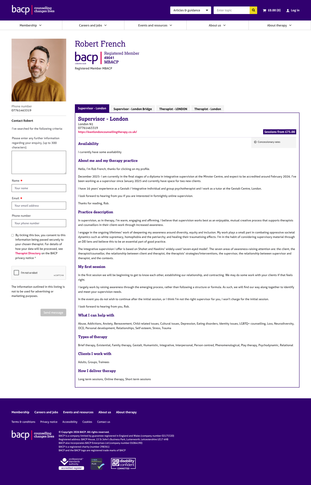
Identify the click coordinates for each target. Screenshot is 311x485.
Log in (295, 10)
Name (15, 180)
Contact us (103, 421)
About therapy (277, 25)
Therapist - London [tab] (207, 109)
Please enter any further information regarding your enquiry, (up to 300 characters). (35, 142)
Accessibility (69, 421)
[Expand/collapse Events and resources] (171, 25)
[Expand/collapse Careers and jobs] (105, 25)
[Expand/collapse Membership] (40, 25)
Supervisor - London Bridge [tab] (133, 109)
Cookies (87, 421)
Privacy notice (48, 421)
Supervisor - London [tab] (92, 108)
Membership (28, 25)
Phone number (21, 215)
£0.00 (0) (274, 10)
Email (15, 198)
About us (215, 25)
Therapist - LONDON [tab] (173, 109)
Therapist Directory (28, 253)
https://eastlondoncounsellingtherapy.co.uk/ (107, 132)
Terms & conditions (23, 421)
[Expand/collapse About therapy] (290, 25)
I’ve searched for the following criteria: (37, 128)
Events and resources (152, 25)
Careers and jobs (90, 25)
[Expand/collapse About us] (224, 25)
